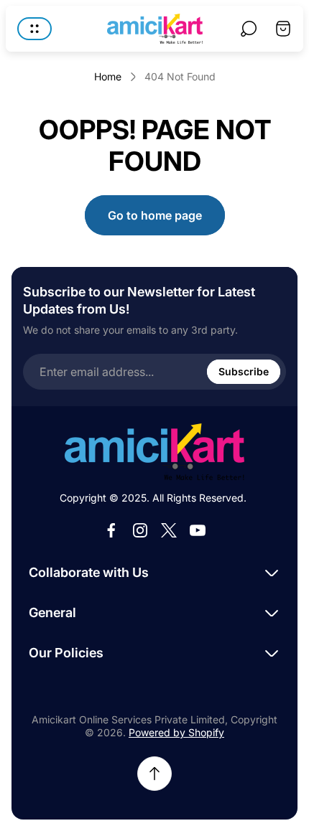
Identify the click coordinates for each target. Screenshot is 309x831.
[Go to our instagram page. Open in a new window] (140, 530)
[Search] (248, 28)
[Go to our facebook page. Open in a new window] (111, 530)
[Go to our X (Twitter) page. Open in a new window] (168, 530)
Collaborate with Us (89, 572)
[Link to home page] (154, 451)
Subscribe (243, 371)
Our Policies (66, 652)
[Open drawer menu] (34, 28)
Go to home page (155, 215)
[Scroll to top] (154, 773)
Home (107, 76)
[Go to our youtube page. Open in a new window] (197, 530)
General (52, 612)
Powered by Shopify (176, 732)
